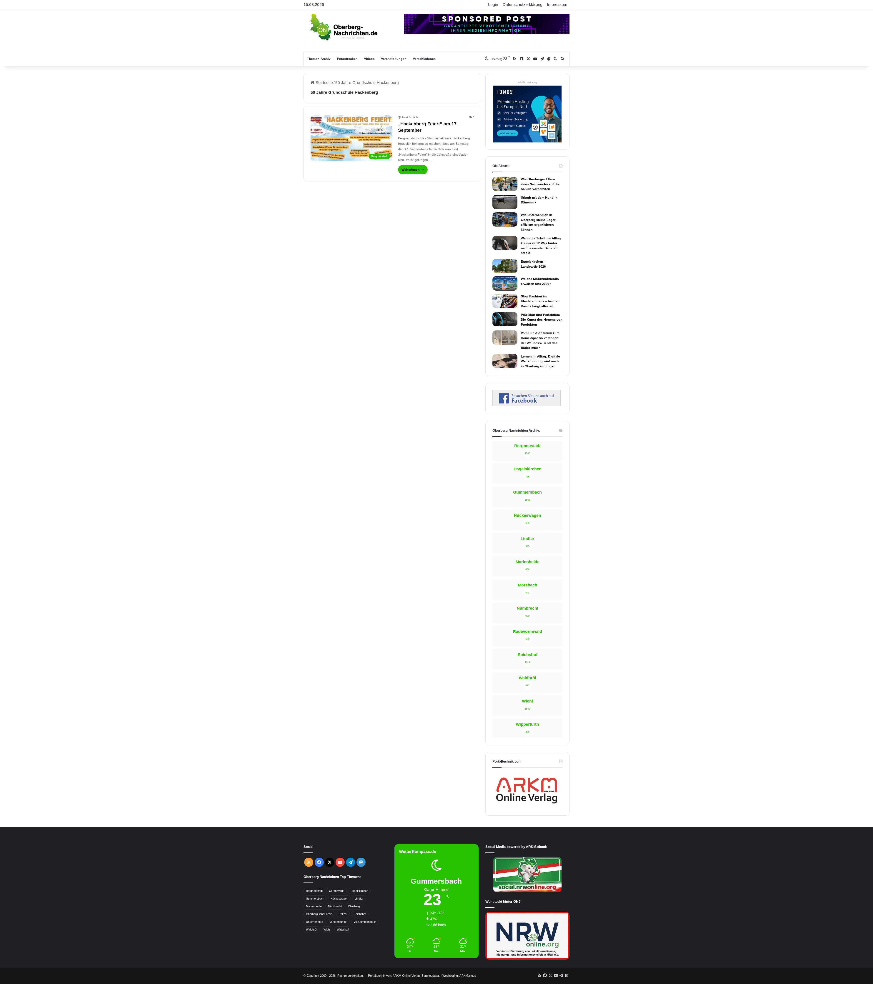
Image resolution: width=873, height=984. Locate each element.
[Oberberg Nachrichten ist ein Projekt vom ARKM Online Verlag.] (526, 806)
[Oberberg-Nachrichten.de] (343, 27)
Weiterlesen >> (412, 169)
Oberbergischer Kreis (319, 914)
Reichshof (360, 914)
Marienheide (314, 906)
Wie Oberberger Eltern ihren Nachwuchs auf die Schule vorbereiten (540, 184)
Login (493, 4)
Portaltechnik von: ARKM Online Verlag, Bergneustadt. (404, 975)
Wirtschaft (343, 929)
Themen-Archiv (319, 59)
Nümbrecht (335, 906)
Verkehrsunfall (338, 921)
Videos (369, 59)
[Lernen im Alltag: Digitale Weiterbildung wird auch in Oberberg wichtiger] (504, 361)
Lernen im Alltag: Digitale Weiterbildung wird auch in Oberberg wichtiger (540, 361)
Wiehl (327, 929)
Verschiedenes (424, 59)
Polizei (343, 914)
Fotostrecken (347, 59)
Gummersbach (315, 898)
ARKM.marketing (527, 82)
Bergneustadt (314, 891)
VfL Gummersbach (365, 921)
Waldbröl (311, 929)
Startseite (323, 82)
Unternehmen (314, 921)
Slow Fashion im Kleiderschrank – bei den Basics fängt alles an (540, 301)
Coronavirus (336, 891)
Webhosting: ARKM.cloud (459, 975)
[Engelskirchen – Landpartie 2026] (504, 266)
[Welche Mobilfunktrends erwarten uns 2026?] (504, 283)
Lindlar (359, 898)
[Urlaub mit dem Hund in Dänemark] (504, 202)
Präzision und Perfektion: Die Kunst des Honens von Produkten (541, 319)
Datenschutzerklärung (522, 4)
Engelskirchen (359, 891)
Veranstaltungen (393, 59)
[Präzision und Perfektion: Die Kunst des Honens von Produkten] (504, 319)
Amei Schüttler (410, 117)
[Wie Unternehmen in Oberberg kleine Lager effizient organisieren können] (504, 219)
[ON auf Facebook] (526, 404)
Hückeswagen (339, 898)
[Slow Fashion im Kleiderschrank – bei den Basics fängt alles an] (504, 301)
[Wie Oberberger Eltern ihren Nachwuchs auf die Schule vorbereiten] (504, 184)
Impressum (557, 4)
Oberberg (354, 906)
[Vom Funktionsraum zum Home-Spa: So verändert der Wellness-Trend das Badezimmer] (504, 337)
